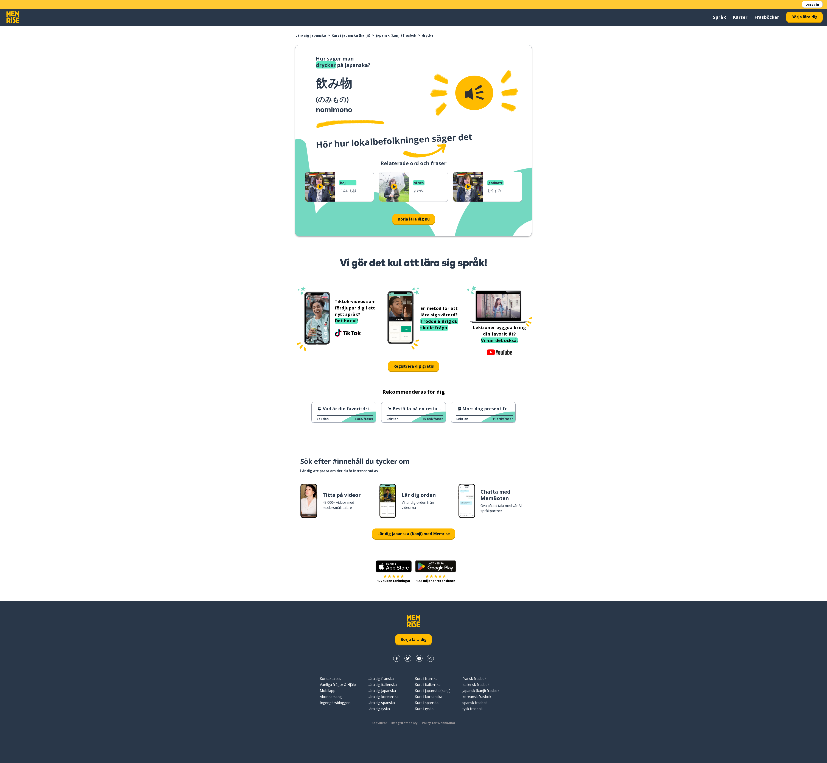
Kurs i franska (426, 678)
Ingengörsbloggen (335, 702)
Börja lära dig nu (414, 219)
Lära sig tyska (378, 708)
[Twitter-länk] (407, 658)
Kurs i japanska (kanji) (351, 35)
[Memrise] (13, 17)
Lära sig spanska (381, 702)
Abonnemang (331, 696)
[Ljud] (474, 93)
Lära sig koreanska (382, 696)
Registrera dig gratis (413, 366)
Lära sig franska (380, 678)
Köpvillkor (379, 723)
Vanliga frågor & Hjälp (338, 684)
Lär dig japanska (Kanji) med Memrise (413, 533)
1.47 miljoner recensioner (435, 581)
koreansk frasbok (476, 696)
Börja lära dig (804, 16)
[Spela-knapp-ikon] (320, 187)
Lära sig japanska (310, 35)
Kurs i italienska (427, 684)
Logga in (812, 4)
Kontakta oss (330, 678)
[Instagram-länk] (430, 658)
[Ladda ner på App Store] (394, 566)
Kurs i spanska (426, 702)
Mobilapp (327, 690)
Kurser (740, 17)
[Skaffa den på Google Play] (435, 566)
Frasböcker (766, 17)
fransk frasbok (474, 678)
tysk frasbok (472, 708)
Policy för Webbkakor (438, 723)
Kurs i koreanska (428, 696)
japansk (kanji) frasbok (396, 35)
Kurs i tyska (424, 708)
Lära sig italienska (382, 684)
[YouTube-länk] (419, 658)
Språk (719, 17)
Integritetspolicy (404, 723)
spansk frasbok (475, 702)
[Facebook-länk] (396, 658)
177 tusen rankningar (393, 581)
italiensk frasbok (476, 684)
